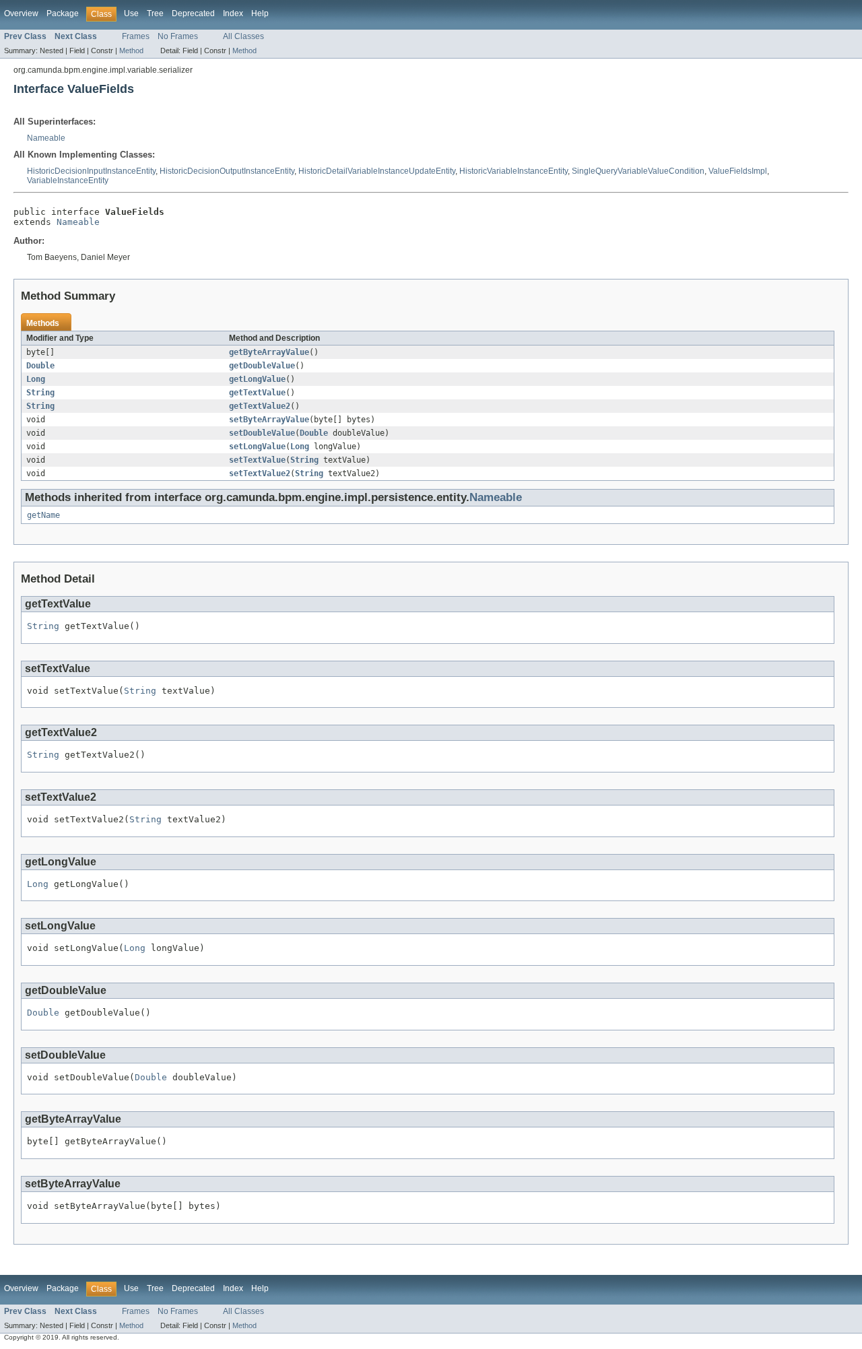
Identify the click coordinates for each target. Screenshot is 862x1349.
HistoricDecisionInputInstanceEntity (91, 171)
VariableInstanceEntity (67, 180)
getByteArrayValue (269, 352)
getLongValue (257, 379)
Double (40, 365)
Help (260, 13)
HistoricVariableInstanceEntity (513, 171)
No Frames (178, 36)
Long (35, 379)
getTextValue (257, 392)
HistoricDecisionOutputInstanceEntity (227, 171)
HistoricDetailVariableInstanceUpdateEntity (376, 171)
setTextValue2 (259, 473)
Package (62, 13)
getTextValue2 (259, 406)
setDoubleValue (262, 433)
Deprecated (193, 13)
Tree (155, 13)
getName (43, 515)
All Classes (243, 36)
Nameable (46, 138)
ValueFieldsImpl (737, 171)
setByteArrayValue (269, 419)
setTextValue (257, 460)
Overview (21, 13)
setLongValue (257, 446)
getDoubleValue (262, 365)
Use (131, 13)
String (40, 392)
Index (233, 13)
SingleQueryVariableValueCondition (638, 171)
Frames (136, 36)
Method (131, 50)
